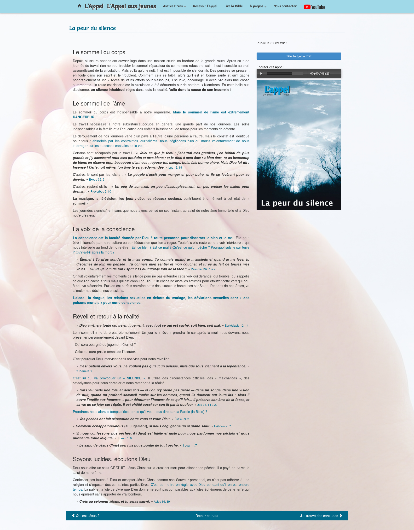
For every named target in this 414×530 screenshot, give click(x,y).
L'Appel (94, 6)
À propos (257, 6)
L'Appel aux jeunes (131, 6)
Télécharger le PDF (298, 56)
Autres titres (173, 6)
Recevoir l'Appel (205, 6)
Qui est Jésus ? (87, 515)
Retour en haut (207, 515)
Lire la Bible (233, 6)
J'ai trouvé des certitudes (319, 515)
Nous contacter (285, 6)
